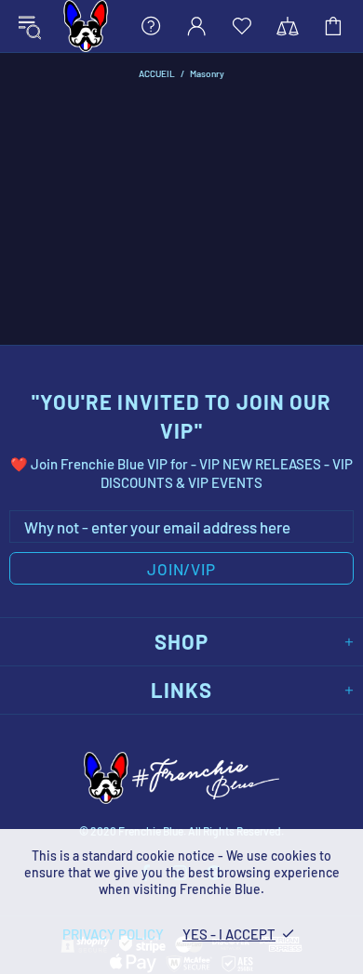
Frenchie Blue (86, 26)
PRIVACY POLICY (113, 934)
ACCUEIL (157, 73)
